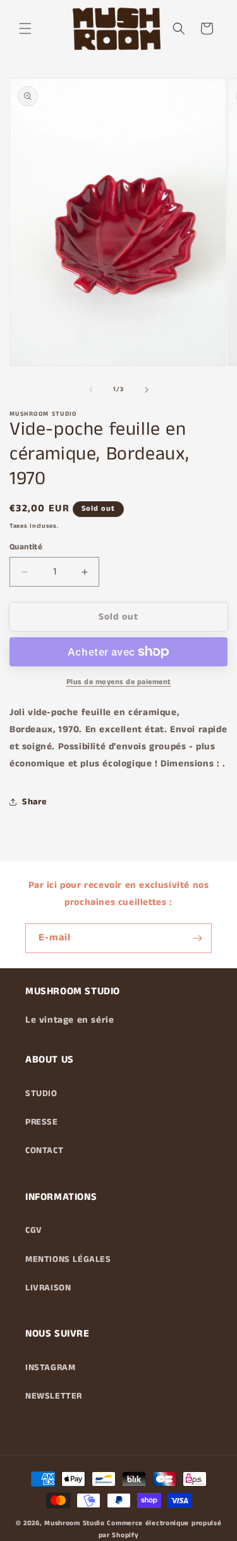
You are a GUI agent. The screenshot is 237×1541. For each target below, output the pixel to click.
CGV (33, 1230)
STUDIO (41, 1093)
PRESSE (41, 1122)
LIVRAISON (48, 1288)
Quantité (25, 547)
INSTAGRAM (50, 1367)
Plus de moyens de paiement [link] (118, 682)
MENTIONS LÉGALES (68, 1259)
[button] (25, 28)
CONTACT (44, 1150)
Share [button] (34, 801)
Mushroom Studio (74, 1523)
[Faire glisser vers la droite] (147, 390)
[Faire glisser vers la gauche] (91, 390)
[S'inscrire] (197, 938)
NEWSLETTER (53, 1396)
